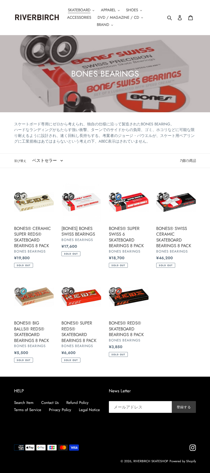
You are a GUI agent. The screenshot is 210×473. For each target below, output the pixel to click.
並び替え (20, 161)
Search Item (24, 402)
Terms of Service (27, 410)
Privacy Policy (60, 410)
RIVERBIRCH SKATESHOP (150, 461)
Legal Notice (89, 410)
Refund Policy (77, 402)
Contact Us (50, 402)
